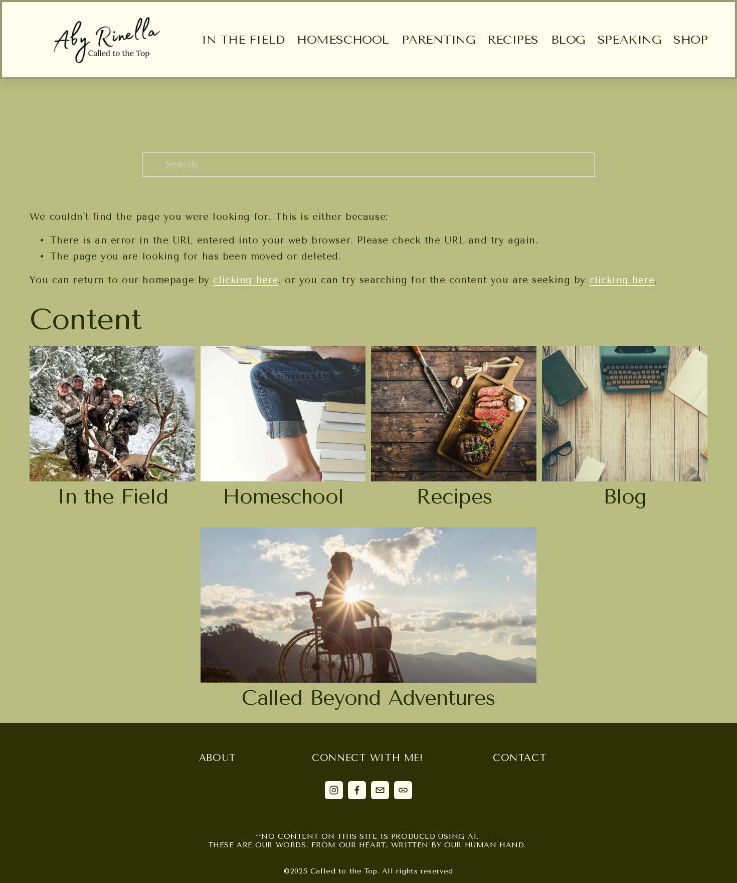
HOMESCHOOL (343, 40)
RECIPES (512, 40)
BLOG (568, 40)
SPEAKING (629, 40)
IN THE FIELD (243, 40)
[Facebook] (357, 790)
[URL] (403, 790)
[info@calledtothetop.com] (380, 790)
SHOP (690, 40)
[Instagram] (334, 790)
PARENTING (438, 40)
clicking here (245, 280)
